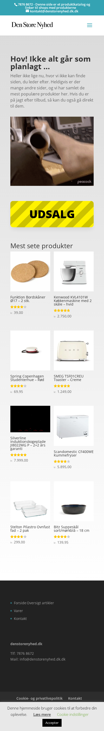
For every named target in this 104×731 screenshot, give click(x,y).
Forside (20, 602)
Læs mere (42, 714)
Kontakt (20, 618)
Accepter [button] (52, 722)
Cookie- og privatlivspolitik (39, 698)
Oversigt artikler (40, 602)
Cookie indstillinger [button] (73, 714)
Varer (18, 610)
